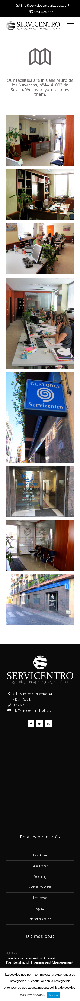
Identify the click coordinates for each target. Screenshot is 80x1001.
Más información (32, 995)
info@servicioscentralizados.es (43, 5)
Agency (40, 908)
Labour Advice (40, 865)
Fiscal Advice (40, 855)
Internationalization (40, 919)
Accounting (40, 876)
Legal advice (40, 897)
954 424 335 (43, 12)
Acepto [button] (53, 995)
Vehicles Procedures (40, 887)
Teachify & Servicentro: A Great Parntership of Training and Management (39, 960)
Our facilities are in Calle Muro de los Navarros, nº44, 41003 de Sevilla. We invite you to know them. (40, 87)
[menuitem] (41, 5)
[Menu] (68, 25)
